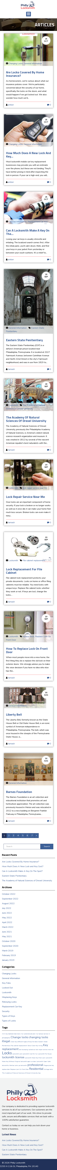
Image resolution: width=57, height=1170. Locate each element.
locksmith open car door (28, 1061)
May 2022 (7, 917)
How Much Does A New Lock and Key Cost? (22, 866)
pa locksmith (23, 1065)
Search (47, 846)
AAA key (5, 1034)
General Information (33, 63)
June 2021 (7, 931)
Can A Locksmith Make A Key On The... (27, 232)
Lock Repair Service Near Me (25, 496)
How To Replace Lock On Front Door (27, 650)
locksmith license (13, 1057)
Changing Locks (16, 63)
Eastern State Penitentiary (24, 340)
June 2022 (7, 912)
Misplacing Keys (9, 997)
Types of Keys (8, 1016)
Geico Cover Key (33, 1046)
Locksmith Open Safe (43, 1061)
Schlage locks (48, 1069)
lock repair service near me (35, 488)
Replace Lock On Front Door (19, 1069)
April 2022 (7, 922)
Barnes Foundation (19, 791)
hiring (41, 1046)
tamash (11, 369)
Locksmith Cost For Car (30, 1054)
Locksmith (13, 405)
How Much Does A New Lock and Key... (28, 155)
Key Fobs (6, 983)
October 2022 (8, 894)
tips (39, 1073)
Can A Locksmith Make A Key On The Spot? (22, 871)
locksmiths (5, 1065)
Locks (7, 1053)
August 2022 (8, 903)
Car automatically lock (28, 1034)
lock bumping (23, 1050)
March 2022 (7, 927)
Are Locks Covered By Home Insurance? (25, 74)
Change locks (19, 1037)
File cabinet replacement (34, 560)
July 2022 (6, 908)
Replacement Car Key (38, 221)
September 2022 (10, 898)
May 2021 (7, 936)
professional (35, 1065)
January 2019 (8, 960)
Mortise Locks (13, 1065)
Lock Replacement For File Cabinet (24, 571)
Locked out (31, 1050)
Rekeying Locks (9, 1001)
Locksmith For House (45, 1054)
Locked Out (7, 987)
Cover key (14, 1042)
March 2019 (7, 950)
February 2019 (9, 955)
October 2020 (8, 941)
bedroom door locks (14, 1034)
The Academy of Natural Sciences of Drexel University (26, 419)
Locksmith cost (17, 1054)
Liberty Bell (14, 714)
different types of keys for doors (27, 1042)
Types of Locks (9, 1020)
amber (11, 104)
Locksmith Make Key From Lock (35, 1058)
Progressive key (49, 1065)
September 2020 (10, 946)
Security (5, 1011)
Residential (36, 1069)
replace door (28, 636)
